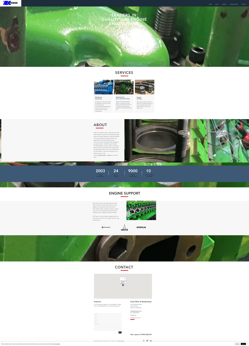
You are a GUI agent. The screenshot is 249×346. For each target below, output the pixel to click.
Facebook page (101, 155)
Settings (237, 344)
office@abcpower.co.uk (136, 311)
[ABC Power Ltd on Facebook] (143, 340)
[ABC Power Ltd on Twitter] (147, 340)
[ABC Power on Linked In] (151, 340)
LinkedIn (109, 155)
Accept (243, 344)
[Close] (247, 344)
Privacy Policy (57, 344)
